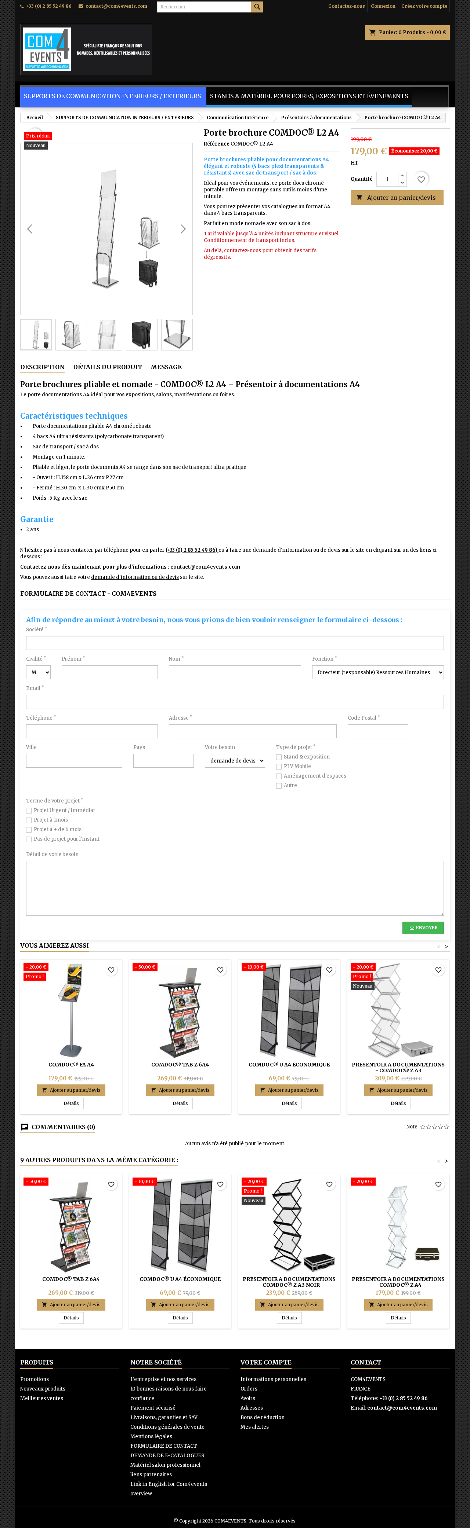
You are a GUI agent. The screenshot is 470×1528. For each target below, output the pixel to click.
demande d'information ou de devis (135, 577)
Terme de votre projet (54, 801)
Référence (216, 144)
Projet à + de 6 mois (58, 829)
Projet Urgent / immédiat (64, 810)
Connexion (383, 6)
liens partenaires (151, 1475)
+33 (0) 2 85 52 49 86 (49, 6)
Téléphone (41, 718)
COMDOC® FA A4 (71, 1064)
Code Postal (364, 718)
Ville (31, 747)
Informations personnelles (273, 1379)
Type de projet (295, 747)
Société (36, 630)
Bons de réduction (263, 1417)
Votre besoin (220, 747)
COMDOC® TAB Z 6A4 (180, 1064)
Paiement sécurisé (153, 1408)
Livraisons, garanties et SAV (164, 1417)
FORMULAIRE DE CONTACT (163, 1446)
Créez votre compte (424, 6)
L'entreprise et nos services (163, 1379)
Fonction (324, 659)
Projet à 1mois (51, 820)
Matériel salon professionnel (165, 1465)
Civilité (36, 659)
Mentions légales (151, 1436)
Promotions (34, 1379)
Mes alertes (255, 1427)
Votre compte (266, 1362)
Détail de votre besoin (52, 854)
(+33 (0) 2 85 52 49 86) (192, 550)
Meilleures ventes (41, 1398)
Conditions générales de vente (167, 1427)
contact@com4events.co (202, 567)
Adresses (252, 1408)
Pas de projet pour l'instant (67, 839)
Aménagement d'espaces (315, 776)
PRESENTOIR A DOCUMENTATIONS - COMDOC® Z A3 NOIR (289, 1282)
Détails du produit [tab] (107, 367)
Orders (249, 1389)
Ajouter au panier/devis (396, 197)
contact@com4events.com (116, 6)
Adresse (180, 718)
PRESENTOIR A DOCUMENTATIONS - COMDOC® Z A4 (398, 1282)
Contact (366, 1362)
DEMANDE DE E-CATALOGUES (167, 1455)
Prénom (73, 659)
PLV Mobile (297, 766)
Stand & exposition (307, 757)
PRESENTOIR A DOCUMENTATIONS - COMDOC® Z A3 (398, 1067)
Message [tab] (166, 367)
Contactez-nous (346, 6)
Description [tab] (42, 367)
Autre (290, 785)
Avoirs (248, 1398)
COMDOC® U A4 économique (289, 1064)
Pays (139, 747)
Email (35, 688)
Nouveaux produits (42, 1389)
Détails (74, 1103)
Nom (176, 659)
